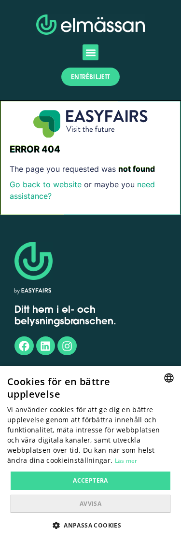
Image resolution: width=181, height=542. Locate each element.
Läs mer (126, 461)
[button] (90, 52)
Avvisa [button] (90, 504)
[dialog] (90, 454)
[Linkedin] (46, 346)
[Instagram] (67, 346)
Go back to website (46, 184)
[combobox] (169, 378)
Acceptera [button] (90, 480)
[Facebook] (24, 346)
